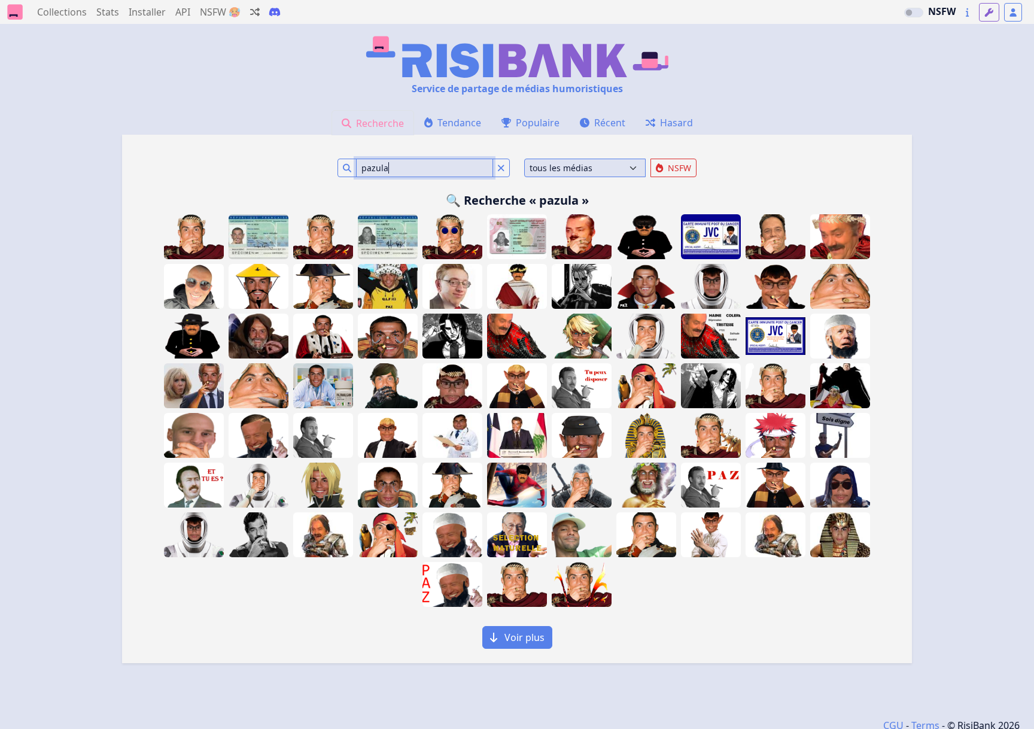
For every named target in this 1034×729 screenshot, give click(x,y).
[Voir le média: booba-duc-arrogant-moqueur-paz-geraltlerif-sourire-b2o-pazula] (582, 534)
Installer (147, 12)
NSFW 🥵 (220, 12)
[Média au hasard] (254, 12)
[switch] (913, 12)
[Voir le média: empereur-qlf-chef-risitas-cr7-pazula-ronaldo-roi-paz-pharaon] (646, 435)
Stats (107, 12)
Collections (62, 12)
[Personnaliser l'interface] (989, 12)
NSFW (942, 11)
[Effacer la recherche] (501, 168)
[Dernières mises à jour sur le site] (967, 12)
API (182, 12)
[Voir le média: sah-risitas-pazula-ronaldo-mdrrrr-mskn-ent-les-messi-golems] (194, 435)
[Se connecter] (1013, 12)
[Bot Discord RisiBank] (274, 12)
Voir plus (523, 637)
